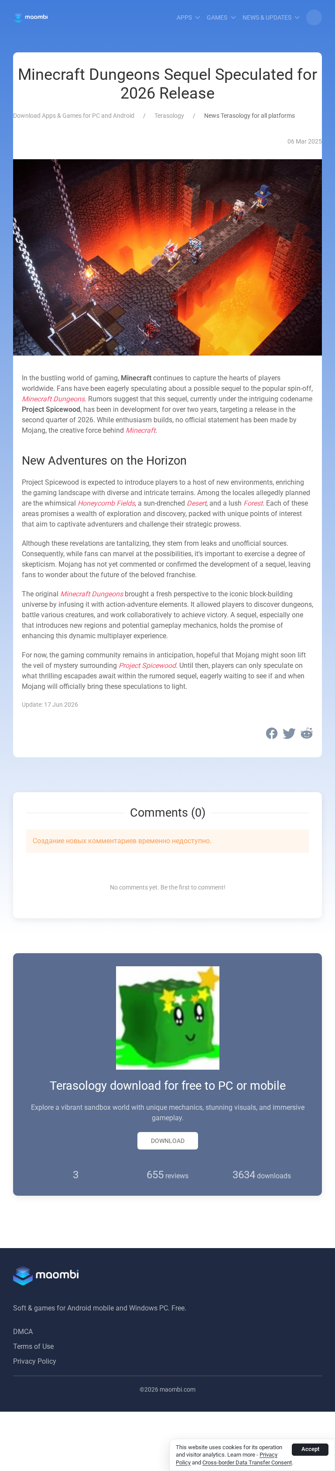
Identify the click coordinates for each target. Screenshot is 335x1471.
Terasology (169, 115)
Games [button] (217, 17)
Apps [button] (184, 17)
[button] (314, 17)
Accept (310, 1449)
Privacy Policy (34, 1361)
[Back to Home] (30, 17)
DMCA (23, 1331)
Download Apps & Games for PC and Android (73, 115)
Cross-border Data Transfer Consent (247, 1462)
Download (168, 1140)
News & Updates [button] (267, 17)
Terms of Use (33, 1346)
